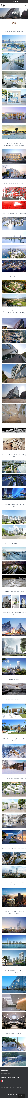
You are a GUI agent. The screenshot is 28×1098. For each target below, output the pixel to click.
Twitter (15, 1)
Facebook (8, 1094)
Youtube (17, 1)
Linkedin (11, 1)
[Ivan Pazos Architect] (3, 5)
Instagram (13, 1)
